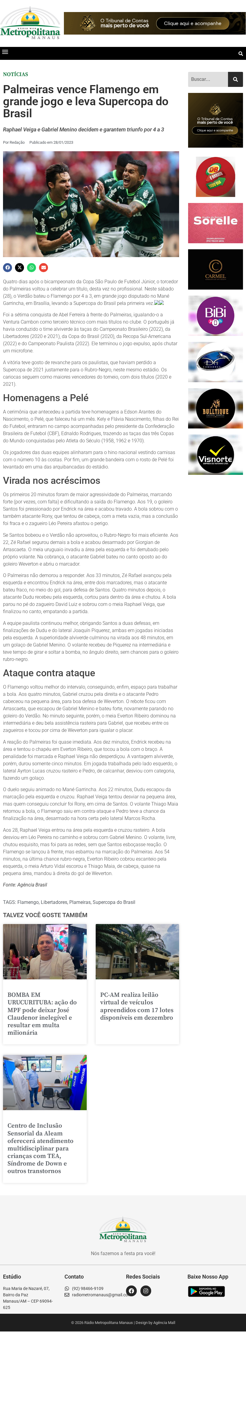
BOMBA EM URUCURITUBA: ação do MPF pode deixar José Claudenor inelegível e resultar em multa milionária (42, 1014)
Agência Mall (164, 1322)
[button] (5, 52)
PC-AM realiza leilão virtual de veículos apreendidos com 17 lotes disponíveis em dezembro (136, 1006)
